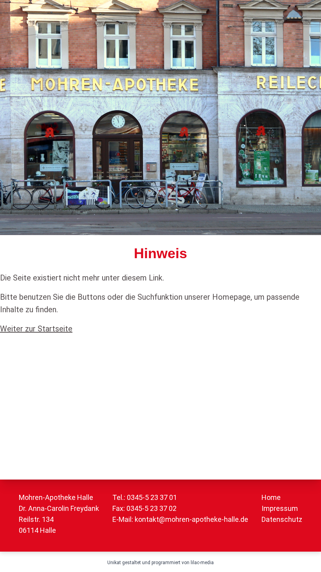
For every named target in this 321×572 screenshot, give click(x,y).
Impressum (279, 508)
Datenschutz (281, 519)
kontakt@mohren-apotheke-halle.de (191, 519)
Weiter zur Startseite (36, 328)
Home (271, 497)
